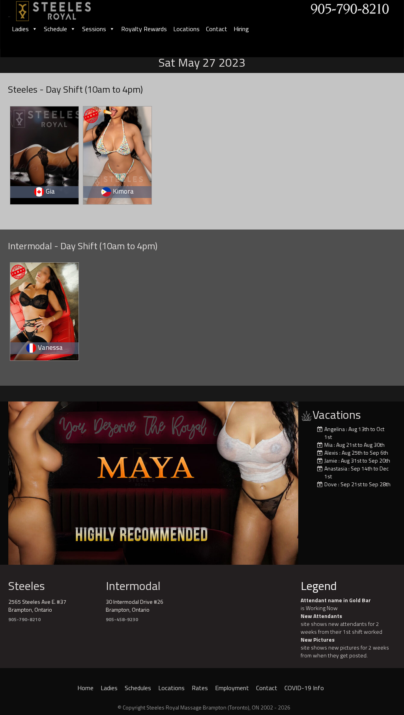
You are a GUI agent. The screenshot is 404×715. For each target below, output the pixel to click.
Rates (200, 688)
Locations (186, 29)
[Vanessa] (44, 310)
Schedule (55, 29)
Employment (232, 688)
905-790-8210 (24, 619)
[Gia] (44, 154)
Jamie (330, 460)
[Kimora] (117, 154)
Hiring (241, 29)
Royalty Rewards (144, 29)
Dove (330, 484)
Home (85, 688)
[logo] (61, 8)
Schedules (138, 688)
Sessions (94, 29)
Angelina (334, 429)
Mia (328, 445)
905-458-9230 (122, 619)
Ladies (20, 29)
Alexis (331, 452)
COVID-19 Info (304, 688)
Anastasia (335, 468)
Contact (216, 29)
